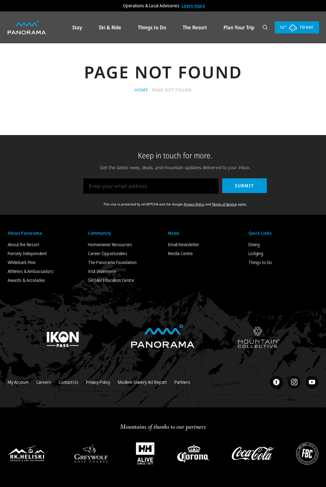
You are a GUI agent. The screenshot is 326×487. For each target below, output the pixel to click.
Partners (182, 382)
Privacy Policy (194, 204)
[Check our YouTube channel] (312, 382)
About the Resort (23, 244)
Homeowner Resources (110, 244)
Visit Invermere (102, 271)
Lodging (255, 253)
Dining (254, 244)
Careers (43, 382)
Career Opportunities (107, 253)
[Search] (265, 27)
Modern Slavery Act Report (142, 382)
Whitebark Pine (22, 262)
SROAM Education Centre (111, 280)
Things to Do (260, 262)
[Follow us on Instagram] (294, 382)
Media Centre (180, 253)
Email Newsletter (183, 244)
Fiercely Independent (27, 253)
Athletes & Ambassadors (30, 271)
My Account (18, 382)
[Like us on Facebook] (276, 382)
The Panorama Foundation (112, 262)
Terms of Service (224, 204)
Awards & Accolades (26, 280)
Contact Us (68, 382)
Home (141, 90)
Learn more (193, 6)
